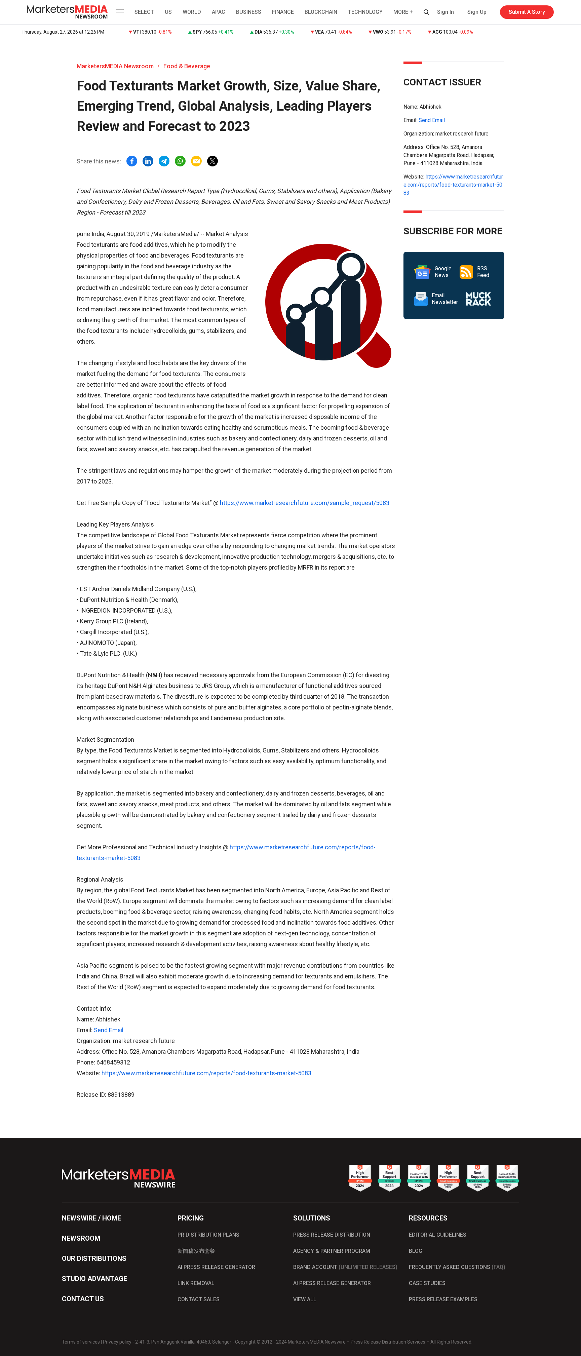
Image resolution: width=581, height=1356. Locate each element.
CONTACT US (83, 1299)
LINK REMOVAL (196, 1283)
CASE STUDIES (427, 1283)
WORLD (192, 12)
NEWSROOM (81, 1238)
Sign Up (477, 12)
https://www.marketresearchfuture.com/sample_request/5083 (304, 502)
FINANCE (283, 12)
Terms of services (81, 1342)
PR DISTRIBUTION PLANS (208, 1235)
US (168, 12)
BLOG (415, 1251)
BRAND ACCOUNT (345, 1267)
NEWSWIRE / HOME (91, 1218)
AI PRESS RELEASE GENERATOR (216, 1267)
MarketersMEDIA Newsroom (115, 66)
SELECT (144, 12)
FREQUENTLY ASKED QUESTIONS (457, 1267)
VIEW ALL (304, 1299)
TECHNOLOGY (365, 12)
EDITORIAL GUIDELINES (437, 1235)
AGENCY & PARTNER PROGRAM (331, 1251)
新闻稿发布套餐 (196, 1251)
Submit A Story (527, 12)
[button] (119, 12)
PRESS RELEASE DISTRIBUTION (331, 1235)
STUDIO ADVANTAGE (94, 1279)
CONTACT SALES (199, 1299)
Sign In (445, 12)
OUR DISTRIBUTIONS (94, 1258)
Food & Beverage (186, 66)
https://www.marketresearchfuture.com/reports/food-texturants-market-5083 (206, 1073)
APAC (218, 12)
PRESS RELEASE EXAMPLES (443, 1299)
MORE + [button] (403, 12)
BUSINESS (248, 12)
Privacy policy (117, 1342)
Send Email (108, 1030)
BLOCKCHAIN (321, 12)
